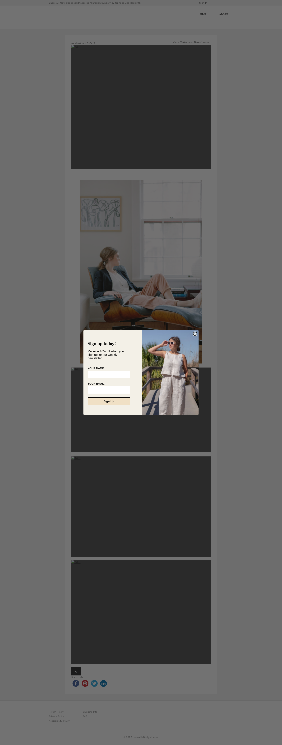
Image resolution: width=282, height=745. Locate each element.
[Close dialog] (195, 334)
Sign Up (109, 401)
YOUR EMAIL (96, 383)
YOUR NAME (96, 368)
